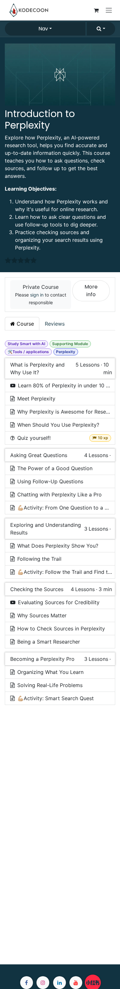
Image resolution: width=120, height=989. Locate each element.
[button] (101, 29)
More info (91, 290)
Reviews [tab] (55, 323)
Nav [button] (43, 28)
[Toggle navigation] (108, 10)
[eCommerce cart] (96, 10)
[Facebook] (26, 982)
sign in (37, 294)
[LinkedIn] (59, 982)
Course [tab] (24, 323)
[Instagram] (42, 982)
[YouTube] (75, 982)
